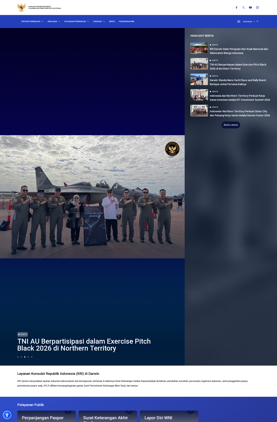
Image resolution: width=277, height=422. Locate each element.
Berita (112, 21)
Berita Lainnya (231, 124)
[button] (7, 415)
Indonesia (247, 21)
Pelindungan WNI (126, 21)
